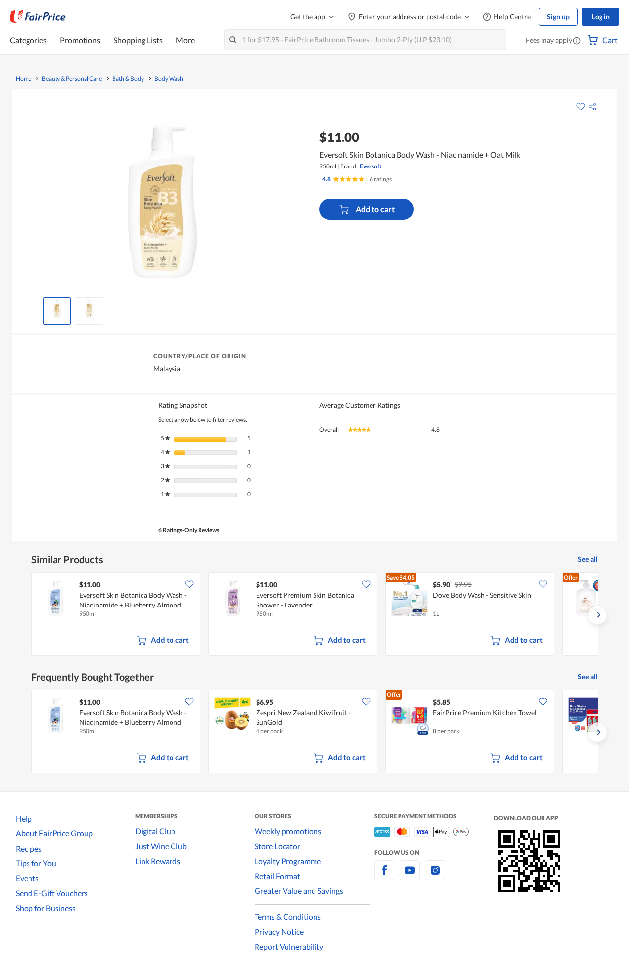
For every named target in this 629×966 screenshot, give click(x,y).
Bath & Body (128, 79)
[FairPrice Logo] (38, 17)
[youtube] (410, 876)
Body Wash (168, 79)
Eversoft (371, 166)
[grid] (314, 615)
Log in (601, 16)
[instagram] (435, 876)
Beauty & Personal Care (72, 79)
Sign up (558, 16)
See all (588, 559)
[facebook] (384, 876)
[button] (577, 41)
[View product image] (57, 308)
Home (23, 79)
